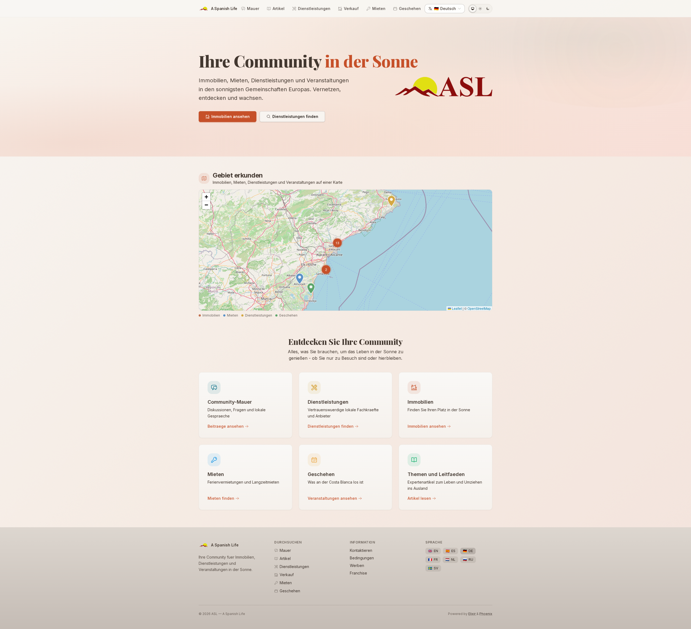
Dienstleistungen (314, 8)
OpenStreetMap (479, 308)
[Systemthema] (472, 8)
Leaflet (456, 308)
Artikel (278, 8)
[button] (311, 288)
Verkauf (351, 8)
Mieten (378, 8)
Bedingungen (362, 558)
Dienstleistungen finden (295, 116)
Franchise (358, 573)
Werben (357, 565)
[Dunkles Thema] (488, 8)
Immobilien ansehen (230, 116)
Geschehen (410, 8)
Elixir (472, 614)
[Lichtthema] (480, 8)
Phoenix (485, 614)
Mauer (253, 8)
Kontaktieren (361, 550)
